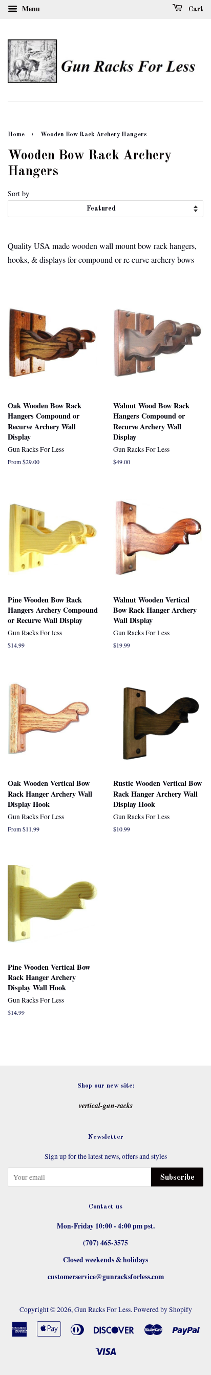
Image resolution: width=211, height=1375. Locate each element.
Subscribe (177, 1178)
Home (16, 135)
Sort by (18, 193)
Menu (30, 8)
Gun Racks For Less (102, 1309)
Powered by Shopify (163, 1309)
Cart (194, 9)
